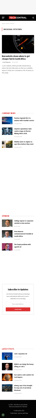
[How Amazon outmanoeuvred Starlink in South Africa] (7, 234)
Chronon (24, 406)
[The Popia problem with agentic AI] (7, 247)
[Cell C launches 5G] (7, 356)
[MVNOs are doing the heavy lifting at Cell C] (7, 366)
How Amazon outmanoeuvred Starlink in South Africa (23, 233)
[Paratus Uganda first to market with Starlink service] (7, 120)
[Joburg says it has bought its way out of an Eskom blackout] (7, 388)
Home (3, 23)
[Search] (33, 17)
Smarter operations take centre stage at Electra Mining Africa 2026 (23, 131)
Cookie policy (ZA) (19, 410)
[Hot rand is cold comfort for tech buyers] (7, 377)
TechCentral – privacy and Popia (19, 413)
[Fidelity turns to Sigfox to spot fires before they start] (7, 144)
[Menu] (3, 17)
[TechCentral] (18, 18)
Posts (7, 23)
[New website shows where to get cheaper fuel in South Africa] (18, 44)
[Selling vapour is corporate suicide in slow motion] (7, 223)
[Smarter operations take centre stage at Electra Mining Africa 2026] (7, 131)
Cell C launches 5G (20, 354)
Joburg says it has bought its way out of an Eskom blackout (23, 388)
